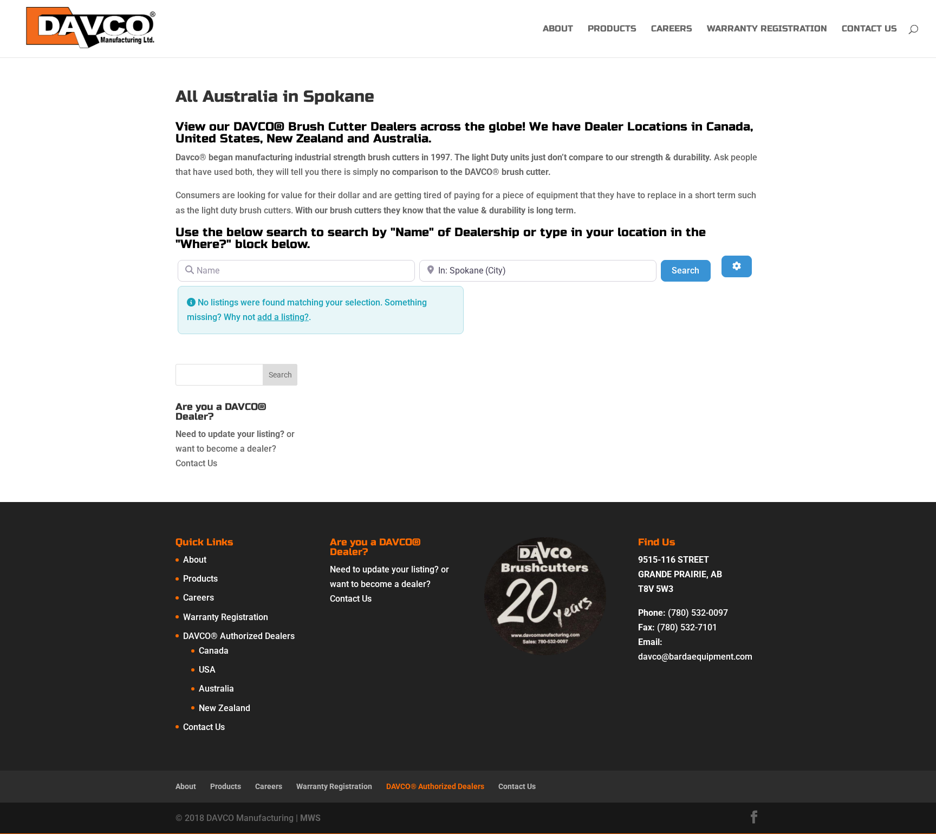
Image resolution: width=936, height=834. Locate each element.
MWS (310, 818)
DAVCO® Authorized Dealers (239, 636)
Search (691, 270)
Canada (214, 651)
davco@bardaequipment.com (695, 656)
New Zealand (224, 708)
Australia (216, 688)
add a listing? (283, 317)
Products (612, 29)
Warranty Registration (767, 29)
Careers (671, 29)
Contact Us (869, 29)
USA (207, 669)
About (558, 29)
